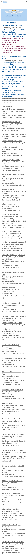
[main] (14, 287)
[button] (1, 2)
